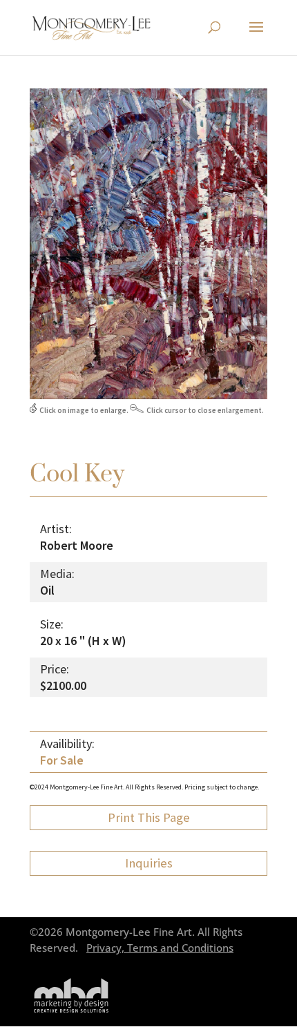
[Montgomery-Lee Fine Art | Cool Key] (148, 396)
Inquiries (149, 863)
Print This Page (149, 817)
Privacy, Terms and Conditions (159, 948)
